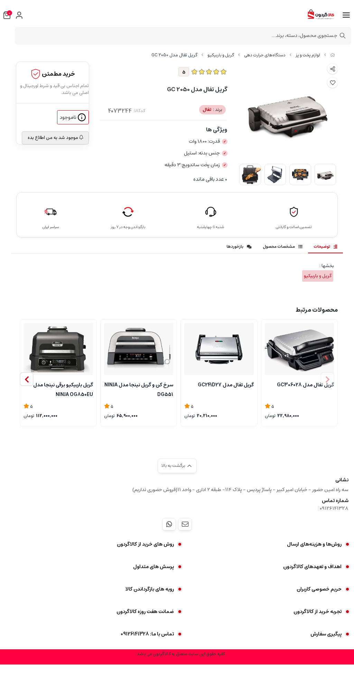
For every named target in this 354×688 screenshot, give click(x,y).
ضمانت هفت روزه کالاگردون (145, 611)
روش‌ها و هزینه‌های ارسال (314, 544)
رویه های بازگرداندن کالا (149, 589)
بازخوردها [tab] (234, 246)
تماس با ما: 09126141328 (147, 634)
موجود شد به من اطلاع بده (53, 138)
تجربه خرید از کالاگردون (318, 611)
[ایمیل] (185, 524)
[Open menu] (346, 15)
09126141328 (334, 508)
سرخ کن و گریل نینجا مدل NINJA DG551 (138, 389)
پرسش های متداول (153, 566)
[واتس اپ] (169, 524)
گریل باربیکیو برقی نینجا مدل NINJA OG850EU (63, 389)
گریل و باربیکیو (220, 55)
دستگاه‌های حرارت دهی (265, 55)
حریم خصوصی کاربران (319, 589)
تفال (212, 110)
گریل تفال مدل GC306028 (305, 385)
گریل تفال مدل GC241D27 (226, 385)
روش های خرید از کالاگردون (145, 544)
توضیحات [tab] (322, 246)
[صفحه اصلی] (332, 55)
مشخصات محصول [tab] (279, 246)
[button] (27, 379)
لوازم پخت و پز (308, 55)
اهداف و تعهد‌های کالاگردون (312, 566)
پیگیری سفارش (326, 634)
